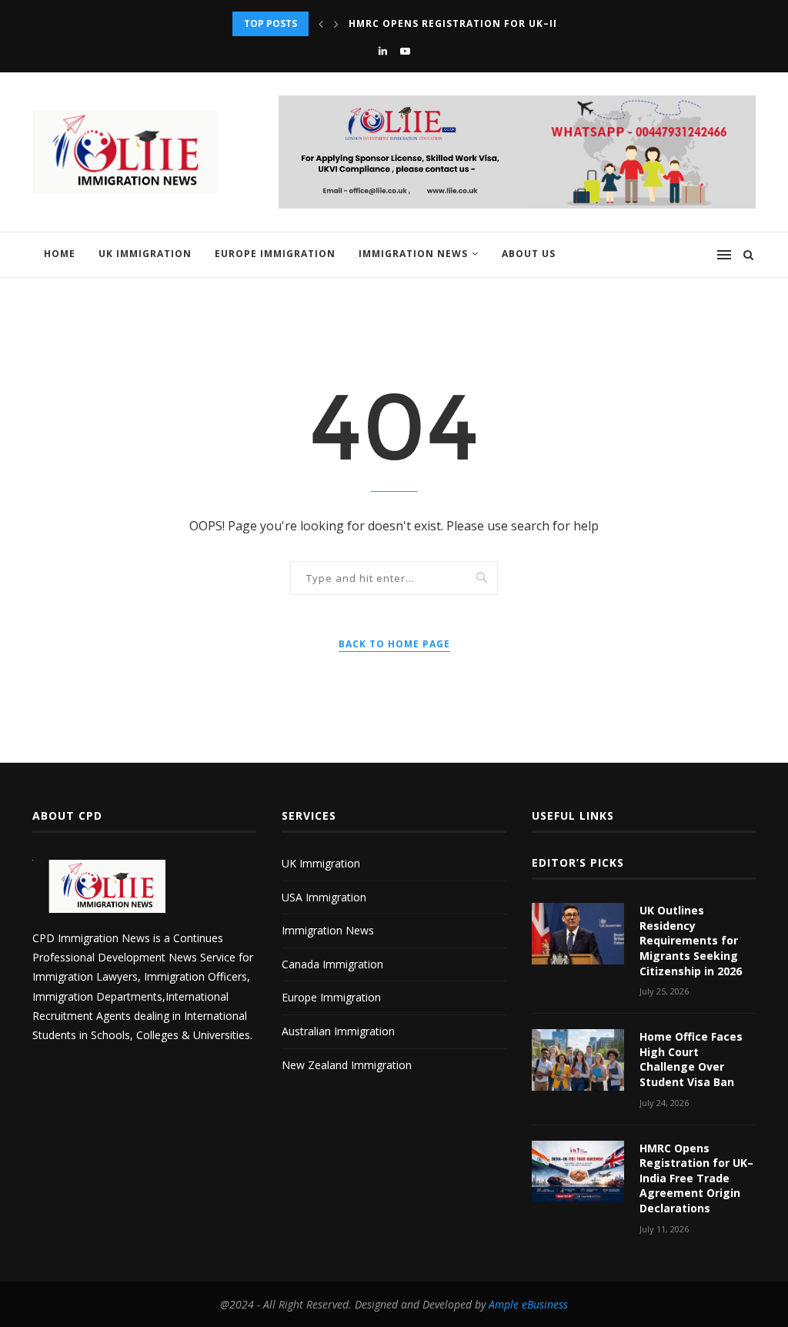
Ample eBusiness (528, 1304)
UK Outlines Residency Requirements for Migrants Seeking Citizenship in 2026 (690, 940)
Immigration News (413, 253)
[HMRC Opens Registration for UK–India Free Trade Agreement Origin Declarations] (578, 1171)
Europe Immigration (275, 253)
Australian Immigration (338, 1031)
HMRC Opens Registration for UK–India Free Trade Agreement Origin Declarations (696, 1178)
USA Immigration (324, 897)
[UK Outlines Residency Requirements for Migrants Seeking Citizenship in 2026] (578, 933)
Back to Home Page (394, 643)
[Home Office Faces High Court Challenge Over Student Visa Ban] (578, 1060)
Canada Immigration (332, 964)
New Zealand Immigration (347, 1065)
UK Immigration (145, 253)
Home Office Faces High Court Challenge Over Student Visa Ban (691, 1059)
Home (59, 253)
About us (529, 253)
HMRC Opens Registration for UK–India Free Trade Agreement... (537, 23)
